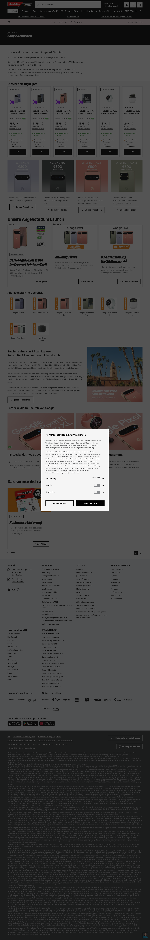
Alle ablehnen (59, 503)
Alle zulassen (90, 503)
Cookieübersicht (74, 473)
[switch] (97, 485)
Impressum (64, 473)
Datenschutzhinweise (52, 473)
